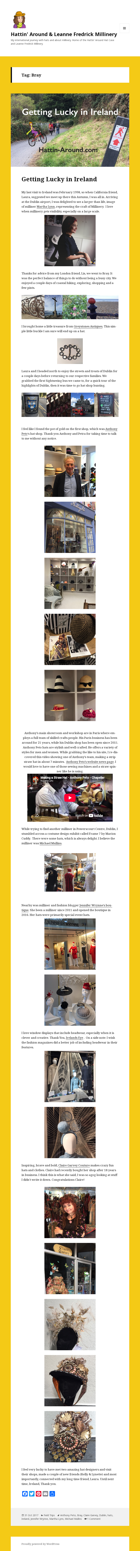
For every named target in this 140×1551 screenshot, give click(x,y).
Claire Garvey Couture (74, 1165)
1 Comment (94, 1518)
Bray (79, 1515)
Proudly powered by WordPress (40, 1544)
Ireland (25, 1518)
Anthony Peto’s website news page (90, 762)
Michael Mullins (50, 843)
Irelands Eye (74, 1038)
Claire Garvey (90, 1515)
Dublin (102, 1515)
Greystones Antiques (88, 326)
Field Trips (49, 1515)
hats (110, 1515)
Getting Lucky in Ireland (59, 179)
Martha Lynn (46, 206)
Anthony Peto (68, 1515)
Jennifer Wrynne (39, 1518)
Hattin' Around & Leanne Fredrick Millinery (64, 34)
